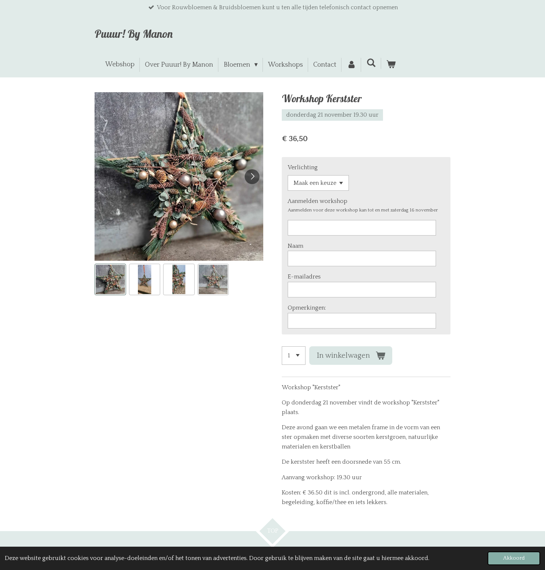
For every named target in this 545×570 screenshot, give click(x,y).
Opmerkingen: (307, 307)
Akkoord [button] (514, 558)
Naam (295, 246)
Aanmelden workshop (317, 201)
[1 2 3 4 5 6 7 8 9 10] (293, 355)
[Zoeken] (371, 63)
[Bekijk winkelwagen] (391, 65)
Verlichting (303, 167)
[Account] (351, 65)
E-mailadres (304, 276)
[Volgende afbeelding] (252, 176)
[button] (110, 279)
